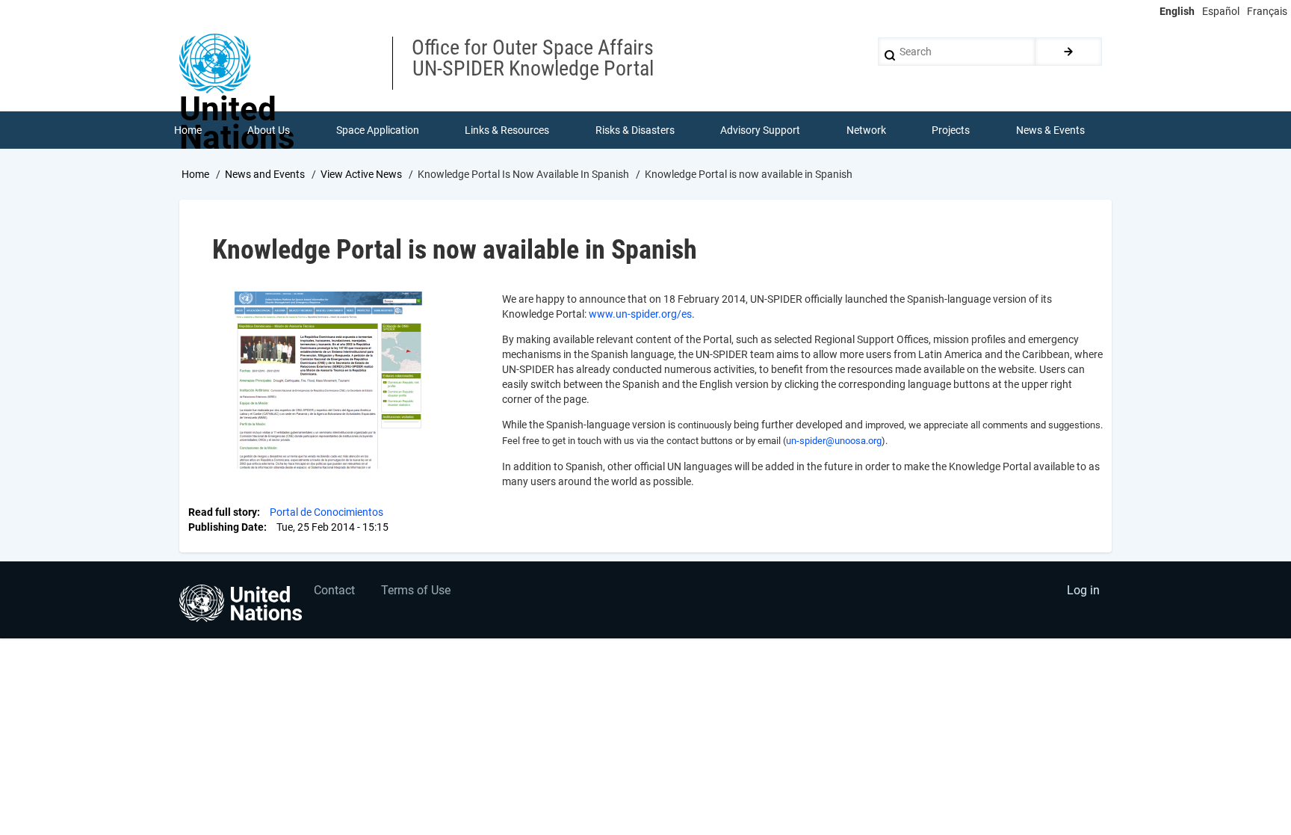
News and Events (265, 174)
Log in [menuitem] (1083, 590)
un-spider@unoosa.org (834, 440)
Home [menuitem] (188, 130)
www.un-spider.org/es (640, 314)
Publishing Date (226, 527)
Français (1267, 11)
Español (1220, 11)
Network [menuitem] (866, 130)
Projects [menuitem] (951, 130)
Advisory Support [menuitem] (760, 130)
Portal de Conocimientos (326, 512)
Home (195, 174)
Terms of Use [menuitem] (416, 590)
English (1177, 11)
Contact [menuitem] (334, 590)
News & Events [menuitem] (1050, 130)
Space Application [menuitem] (377, 130)
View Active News (361, 174)
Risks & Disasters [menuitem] (635, 130)
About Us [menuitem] (268, 130)
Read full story (222, 512)
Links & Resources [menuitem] (507, 130)
